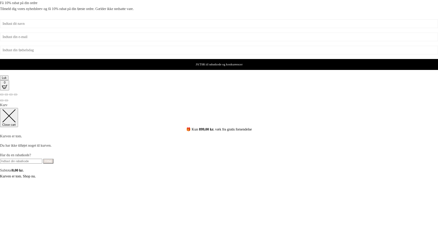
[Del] (11, 94)
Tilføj (48, 161)
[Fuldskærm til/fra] (6, 94)
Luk (4, 77)
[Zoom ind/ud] (2, 94)
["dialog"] (219, 140)
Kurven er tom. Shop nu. (18, 176)
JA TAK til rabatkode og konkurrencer (219, 64)
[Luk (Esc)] (15, 94)
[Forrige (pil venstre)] (2, 100)
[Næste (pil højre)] (6, 100)
